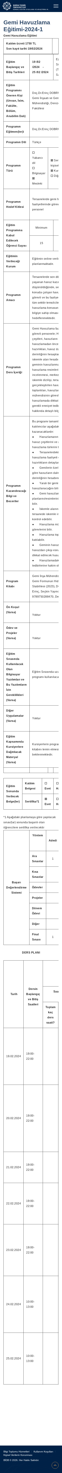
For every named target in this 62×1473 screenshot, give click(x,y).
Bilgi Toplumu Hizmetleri (16, 1451)
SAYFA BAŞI (55, 1465)
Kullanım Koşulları (43, 1451)
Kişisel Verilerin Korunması (17, 1455)
